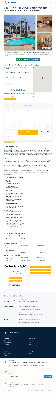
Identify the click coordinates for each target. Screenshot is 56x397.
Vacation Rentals (7, 340)
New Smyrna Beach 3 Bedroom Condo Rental (28, 308)
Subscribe (48, 376)
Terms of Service (32, 351)
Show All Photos (47, 48)
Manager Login (7, 353)
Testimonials (6, 351)
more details (9, 83)
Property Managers (8, 342)
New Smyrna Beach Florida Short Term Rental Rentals (29, 309)
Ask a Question (35, 59)
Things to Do (6, 344)
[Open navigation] (50, 2)
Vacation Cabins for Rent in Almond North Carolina (29, 303)
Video (30, 342)
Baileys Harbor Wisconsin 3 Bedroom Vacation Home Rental (31, 314)
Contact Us (11, 386)
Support (30, 353)
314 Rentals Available (41, 272)
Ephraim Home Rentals (23, 316)
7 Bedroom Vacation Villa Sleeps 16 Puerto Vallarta (29, 322)
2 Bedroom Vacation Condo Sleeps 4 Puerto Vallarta (29, 321)
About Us (31, 340)
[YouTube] (5, 336)
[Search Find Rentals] (47, 2)
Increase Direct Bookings (9, 349)
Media (30, 344)
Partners (6, 355)
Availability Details (10, 98)
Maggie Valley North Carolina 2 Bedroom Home (28, 299)
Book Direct (41, 267)
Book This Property (23, 59)
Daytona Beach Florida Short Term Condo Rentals (29, 306)
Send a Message (41, 270)
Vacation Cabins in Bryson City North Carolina (28, 301)
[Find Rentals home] (11, 2)
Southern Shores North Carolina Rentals (14, 13)
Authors (30, 346)
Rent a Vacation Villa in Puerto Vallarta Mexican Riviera (29, 319)
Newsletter (6, 346)
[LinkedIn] (8, 336)
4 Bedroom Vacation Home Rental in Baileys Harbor (29, 312)
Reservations (31, 349)
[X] (11, 336)
